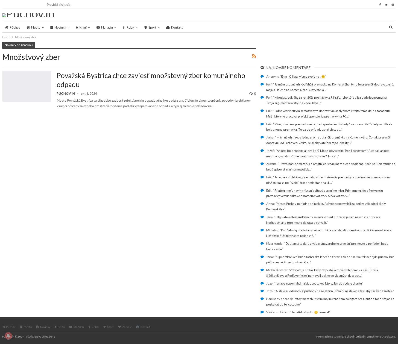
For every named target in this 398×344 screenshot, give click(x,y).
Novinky (60, 27)
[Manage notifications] (8, 335)
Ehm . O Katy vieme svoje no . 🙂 (303, 76)
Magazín (107, 27)
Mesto (36, 27)
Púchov (14, 27)
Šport (152, 27)
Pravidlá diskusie (58, 4)
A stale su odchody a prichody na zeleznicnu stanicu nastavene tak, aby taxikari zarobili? (334, 291)
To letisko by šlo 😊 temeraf (310, 312)
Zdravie (127, 327)
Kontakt (177, 27)
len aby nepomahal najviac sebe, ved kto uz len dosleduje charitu (319, 283)
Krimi (83, 27)
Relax (130, 27)
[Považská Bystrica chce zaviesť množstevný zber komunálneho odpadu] (26, 86)
